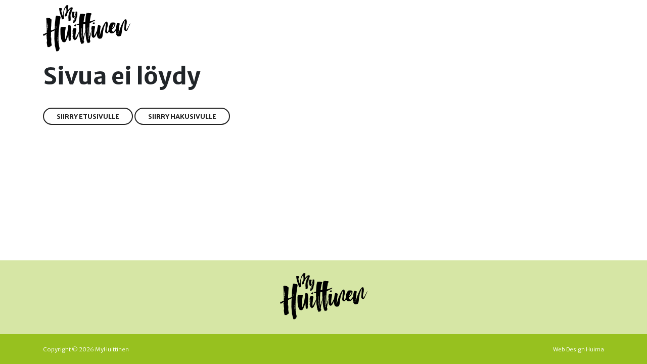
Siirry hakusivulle (182, 116)
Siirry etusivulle (88, 116)
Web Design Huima (578, 349)
